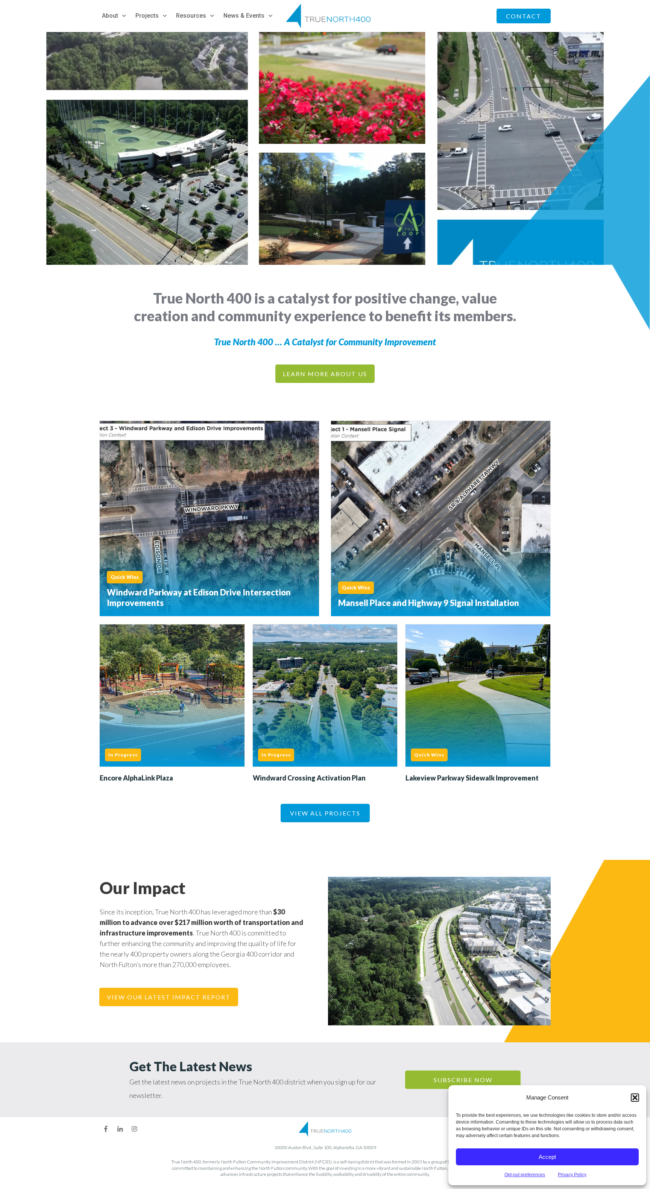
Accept (547, 1157)
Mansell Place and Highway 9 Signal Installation (441, 519)
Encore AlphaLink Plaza (172, 704)
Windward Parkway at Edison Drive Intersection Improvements (209, 519)
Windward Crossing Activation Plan (325, 704)
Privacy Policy (572, 1174)
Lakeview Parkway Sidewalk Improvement (478, 704)
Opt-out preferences (524, 1174)
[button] (635, 1097)
